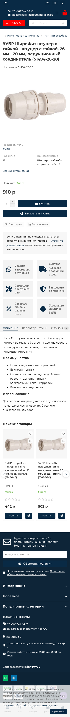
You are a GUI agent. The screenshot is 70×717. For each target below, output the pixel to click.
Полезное (11, 596)
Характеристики (34, 328)
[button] (4, 474)
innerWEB (33, 666)
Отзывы (59, 328)
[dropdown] (5, 3)
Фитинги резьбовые (56, 35)
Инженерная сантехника (23, 35)
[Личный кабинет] (62, 3)
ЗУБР (6, 149)
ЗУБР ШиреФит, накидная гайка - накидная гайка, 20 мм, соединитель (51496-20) (50, 470)
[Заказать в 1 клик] (28, 516)
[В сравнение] (30, 441)
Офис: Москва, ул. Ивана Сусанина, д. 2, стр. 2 (36, 645)
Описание (10, 328)
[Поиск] (63, 23)
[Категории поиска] (33, 23)
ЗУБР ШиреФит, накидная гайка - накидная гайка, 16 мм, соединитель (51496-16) (17, 470)
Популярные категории (23, 606)
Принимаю (58, 711)
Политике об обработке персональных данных (30, 705)
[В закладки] (30, 433)
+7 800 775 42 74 (23, 10)
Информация (14, 586)
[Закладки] (47, 3)
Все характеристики (16, 170)
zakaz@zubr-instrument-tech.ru (27, 628)
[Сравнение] (55, 3)
